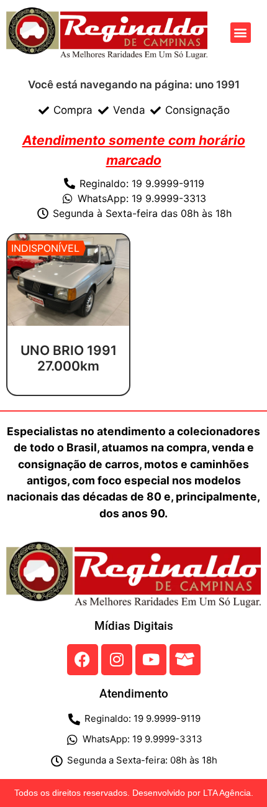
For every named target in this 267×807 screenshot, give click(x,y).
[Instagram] (116, 659)
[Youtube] (150, 659)
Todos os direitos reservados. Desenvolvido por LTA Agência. (133, 793)
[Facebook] (82, 659)
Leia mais (68, 390)
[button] (240, 32)
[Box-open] (185, 659)
